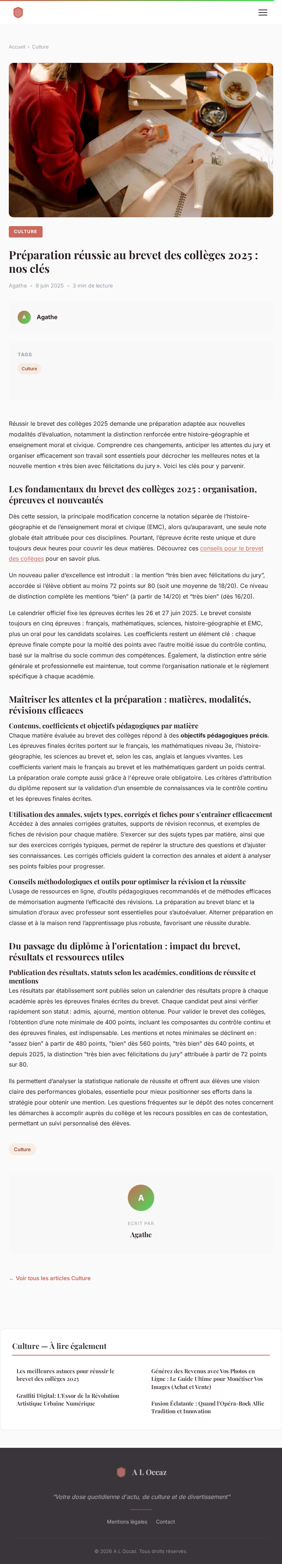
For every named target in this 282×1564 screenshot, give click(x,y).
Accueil (17, 47)
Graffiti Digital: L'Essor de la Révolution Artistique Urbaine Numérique (68, 1399)
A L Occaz (149, 1472)
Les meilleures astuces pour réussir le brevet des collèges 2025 (66, 1374)
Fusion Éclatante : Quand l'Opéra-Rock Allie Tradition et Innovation (207, 1407)
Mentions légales (127, 1521)
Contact (165, 1521)
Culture (40, 47)
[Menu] (263, 12)
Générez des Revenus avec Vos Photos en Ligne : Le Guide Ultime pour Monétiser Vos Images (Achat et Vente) (207, 1378)
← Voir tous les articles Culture (50, 1278)
